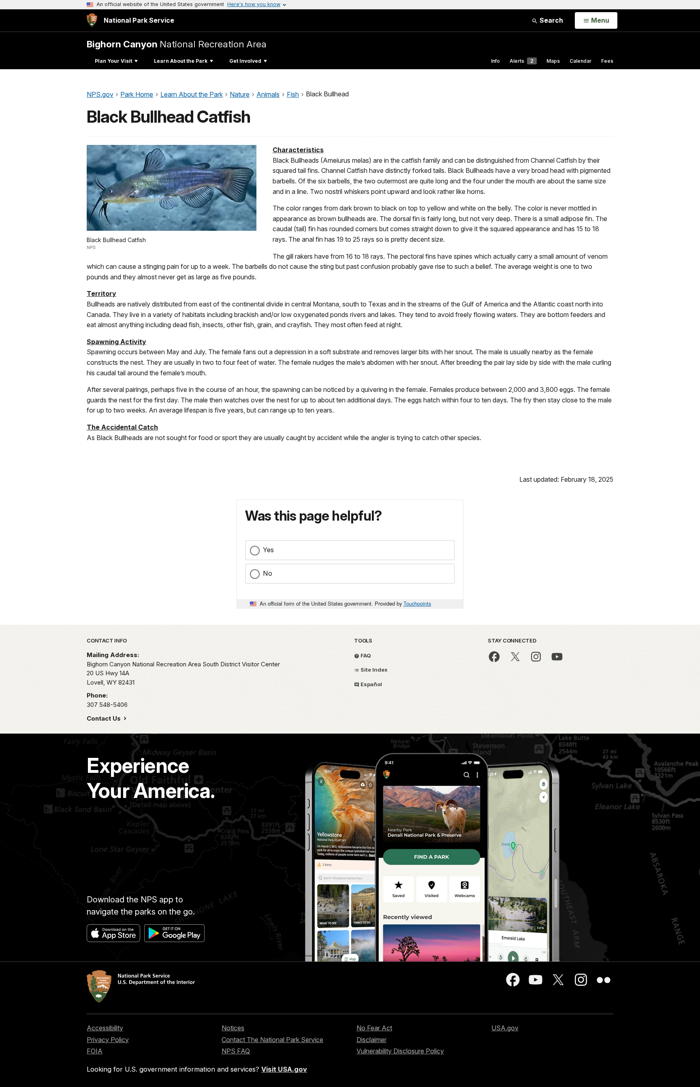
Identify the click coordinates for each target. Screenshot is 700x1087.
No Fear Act (374, 1028)
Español (370, 684)
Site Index (373, 669)
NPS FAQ (236, 1051)
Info (495, 61)
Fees (607, 61)
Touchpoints (417, 603)
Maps (553, 61)
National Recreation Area (177, 43)
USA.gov (505, 1028)
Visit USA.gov (284, 1069)
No (267, 573)
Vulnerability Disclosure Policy (400, 1051)
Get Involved (245, 61)
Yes (268, 550)
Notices (233, 1028)
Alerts (522, 61)
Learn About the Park (180, 61)
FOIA (94, 1051)
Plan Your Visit (113, 61)
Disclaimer (371, 1040)
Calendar (580, 61)
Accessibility (105, 1028)
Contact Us (104, 718)
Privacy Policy (108, 1040)
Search (550, 20)
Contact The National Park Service (272, 1040)
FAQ (365, 655)
